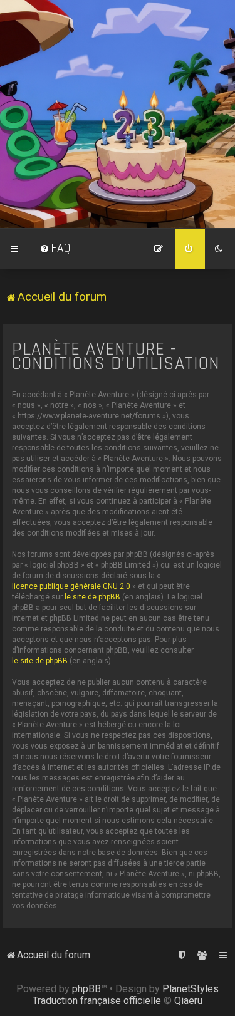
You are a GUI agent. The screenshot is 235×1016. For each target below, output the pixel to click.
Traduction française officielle (97, 1001)
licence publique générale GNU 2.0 (71, 586)
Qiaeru (188, 1001)
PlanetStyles (190, 989)
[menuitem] (55, 249)
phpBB (86, 989)
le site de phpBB (92, 597)
